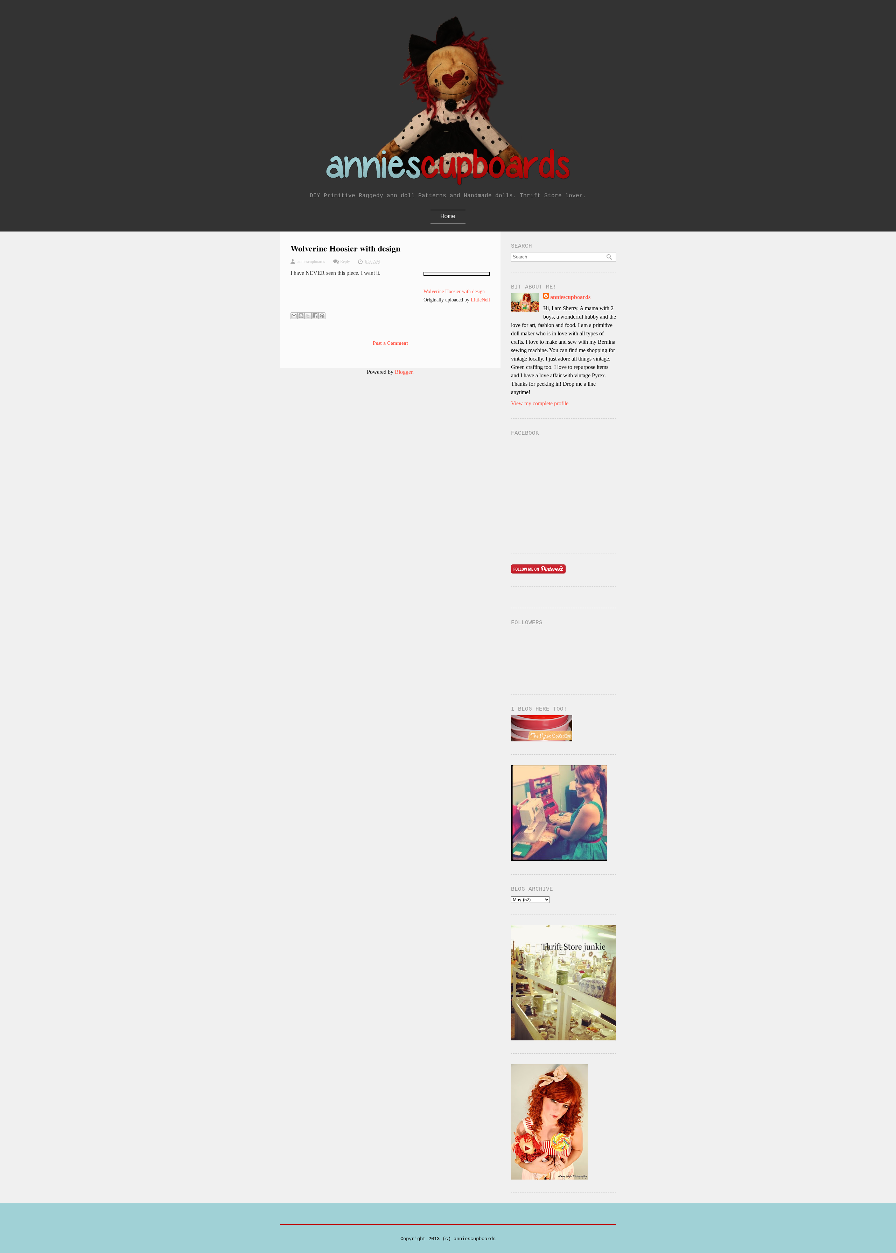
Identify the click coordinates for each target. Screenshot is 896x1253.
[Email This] (294, 315)
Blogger (403, 372)
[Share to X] (308, 315)
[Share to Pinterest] (322, 315)
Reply (345, 261)
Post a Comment (390, 343)
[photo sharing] (457, 274)
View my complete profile (539, 403)
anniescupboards (570, 297)
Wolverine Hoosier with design (454, 291)
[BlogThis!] (301, 315)
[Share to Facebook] (315, 315)
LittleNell (480, 299)
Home (448, 216)
